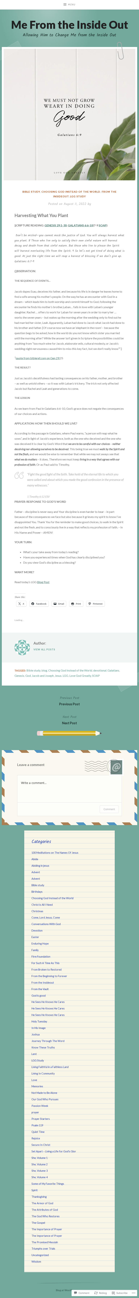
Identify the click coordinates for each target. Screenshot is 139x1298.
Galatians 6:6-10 (80, 225)
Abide (34, 859)
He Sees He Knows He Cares (48, 1001)
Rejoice (35, 1138)
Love (34, 1080)
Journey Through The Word (47, 1040)
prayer (35, 1112)
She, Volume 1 (39, 1157)
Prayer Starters (40, 1118)
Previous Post (69, 701)
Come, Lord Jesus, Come (45, 917)
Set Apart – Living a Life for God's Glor (53, 1151)
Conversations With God (46, 924)
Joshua (35, 1034)
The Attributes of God (44, 1209)
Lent (34, 1053)
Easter (35, 937)
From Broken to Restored (46, 969)
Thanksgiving (39, 1196)
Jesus (58, 675)
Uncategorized (40, 1255)
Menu (71, 5)
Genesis (19, 675)
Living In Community (43, 1073)
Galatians (113, 670)
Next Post (69, 720)
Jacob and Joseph (43, 675)
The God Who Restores (45, 1216)
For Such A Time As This (45, 963)
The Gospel (38, 1222)
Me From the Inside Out (69, 24)
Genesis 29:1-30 (56, 225)
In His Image (38, 1027)
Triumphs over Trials (43, 1248)
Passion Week (39, 1105)
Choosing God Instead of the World (70, 191)
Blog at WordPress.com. (69, 1290)
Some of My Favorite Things (47, 1183)
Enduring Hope (40, 943)
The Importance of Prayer (46, 1229)
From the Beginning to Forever (49, 976)
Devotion (37, 930)
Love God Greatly (80, 675)
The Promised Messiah (44, 1242)
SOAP (103, 225)
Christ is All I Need (42, 904)
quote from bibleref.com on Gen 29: (38, 358)
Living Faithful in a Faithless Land (50, 1067)
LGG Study (78, 196)
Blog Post (43, 582)
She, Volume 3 (39, 1170)
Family (35, 950)
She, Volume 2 (39, 1164)
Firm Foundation (40, 956)
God (28, 675)
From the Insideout (42, 982)
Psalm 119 (37, 1125)
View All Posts (44, 649)
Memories (37, 1086)
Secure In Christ (40, 1144)
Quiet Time (38, 1131)
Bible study (31, 191)
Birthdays (37, 891)
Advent (35, 872)
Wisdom (36, 1261)
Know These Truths (43, 1047)
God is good (38, 995)
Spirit (34, 1190)
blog (44, 670)
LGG (65, 675)
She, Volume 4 (39, 1177)
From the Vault (40, 989)
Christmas (37, 911)
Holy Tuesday (39, 1021)
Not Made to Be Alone (44, 1092)
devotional (99, 670)
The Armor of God (42, 1203)
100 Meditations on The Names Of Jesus (54, 852)
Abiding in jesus (40, 865)
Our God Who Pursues (44, 1099)
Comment (109, 809)
